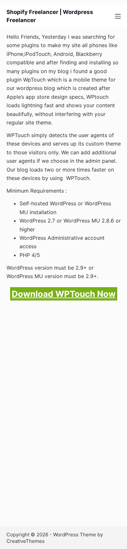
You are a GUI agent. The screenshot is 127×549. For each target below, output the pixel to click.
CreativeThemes (26, 541)
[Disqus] (64, 423)
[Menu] (118, 16)
